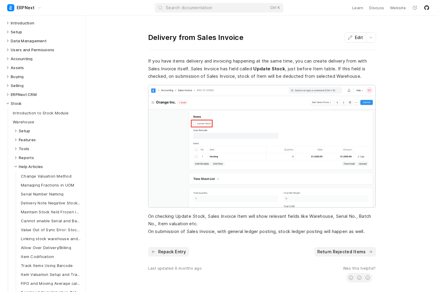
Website (398, 7)
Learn (357, 7)
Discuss (376, 7)
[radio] (351, 278)
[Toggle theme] (415, 8)
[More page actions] (371, 37)
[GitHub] (427, 8)
